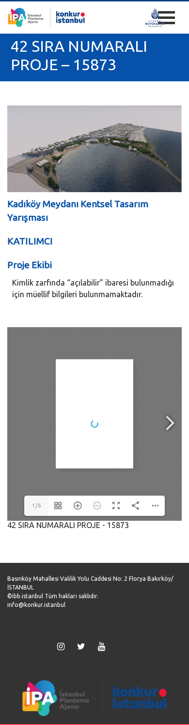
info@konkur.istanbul (36, 605)
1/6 (36, 505)
